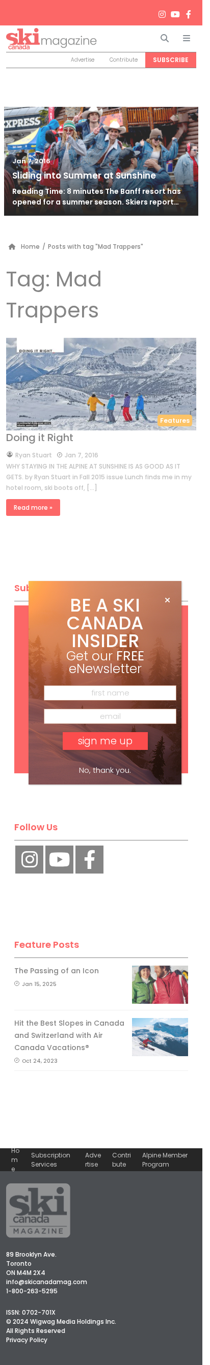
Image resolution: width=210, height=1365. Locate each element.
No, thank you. (105, 770)
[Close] (167, 600)
